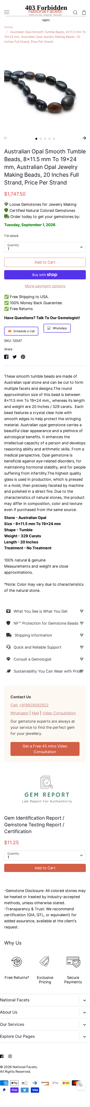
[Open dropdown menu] (84, 1000)
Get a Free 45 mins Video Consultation (45, 749)
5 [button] (54, 139)
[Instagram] (10, 1056)
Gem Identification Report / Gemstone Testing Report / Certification (34, 824)
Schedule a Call (24, 331)
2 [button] (41, 139)
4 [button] (49, 139)
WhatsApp (60, 328)
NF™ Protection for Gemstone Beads (46, 623)
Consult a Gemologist (32, 659)
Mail (35, 713)
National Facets (25, 1067)
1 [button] (36, 139)
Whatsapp (19, 713)
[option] (45, 91)
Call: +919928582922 (29, 705)
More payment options (45, 286)
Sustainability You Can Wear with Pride (48, 671)
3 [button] (45, 139)
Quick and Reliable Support (38, 647)
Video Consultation (59, 713)
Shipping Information (33, 635)
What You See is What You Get (41, 611)
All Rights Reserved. (15, 1072)
